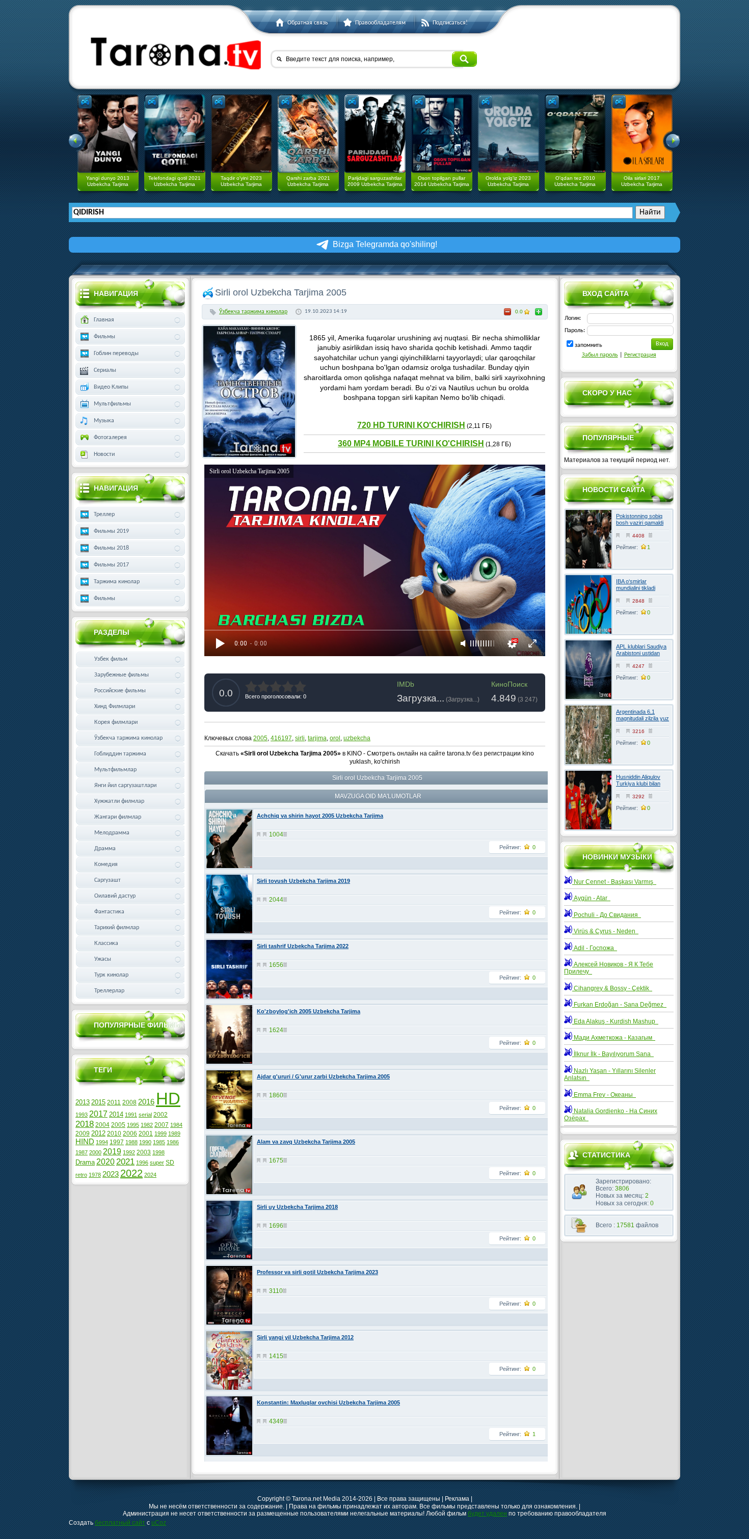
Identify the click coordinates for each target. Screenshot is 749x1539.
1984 (176, 1125)
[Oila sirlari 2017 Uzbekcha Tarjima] (642, 133)
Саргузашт (107, 880)
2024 (150, 1175)
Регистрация (640, 355)
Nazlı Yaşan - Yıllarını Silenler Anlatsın (610, 1074)
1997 (117, 1142)
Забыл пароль (600, 355)
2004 (102, 1124)
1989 (174, 1133)
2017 (98, 1114)
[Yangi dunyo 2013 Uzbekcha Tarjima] (108, 133)
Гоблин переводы (116, 353)
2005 (260, 738)
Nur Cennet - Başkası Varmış (614, 881)
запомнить (588, 345)
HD (168, 1098)
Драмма (105, 849)
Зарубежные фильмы (121, 675)
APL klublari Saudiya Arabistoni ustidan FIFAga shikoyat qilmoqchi (641, 656)
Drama (85, 1162)
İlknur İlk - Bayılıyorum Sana (613, 1054)
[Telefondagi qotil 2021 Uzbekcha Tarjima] (174, 133)
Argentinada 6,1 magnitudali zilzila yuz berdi (642, 718)
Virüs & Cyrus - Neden (605, 931)
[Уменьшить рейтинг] (507, 311)
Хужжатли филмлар (119, 801)
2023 (110, 1174)
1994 (102, 1142)
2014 (116, 1114)
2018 (84, 1124)
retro (81, 1175)
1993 (81, 1115)
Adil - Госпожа (594, 948)
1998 (158, 1152)
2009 (82, 1133)
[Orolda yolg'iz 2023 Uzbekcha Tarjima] (508, 133)
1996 (142, 1162)
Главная (104, 320)
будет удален (487, 1513)
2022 (131, 1173)
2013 (82, 1102)
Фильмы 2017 (111, 565)
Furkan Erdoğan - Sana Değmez (619, 1004)
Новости (104, 454)
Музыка (104, 421)
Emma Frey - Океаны (604, 1094)
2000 (95, 1152)
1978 (95, 1175)
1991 (131, 1115)
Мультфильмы (112, 404)
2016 (146, 1102)
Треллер (104, 514)
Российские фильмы (120, 691)
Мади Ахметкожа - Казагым (613, 1037)
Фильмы (104, 337)
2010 (114, 1133)
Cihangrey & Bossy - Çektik (612, 988)
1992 (129, 1152)
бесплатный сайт (120, 1522)
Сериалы (105, 370)
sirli (300, 738)
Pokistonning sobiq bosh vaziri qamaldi (639, 519)
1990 (145, 1142)
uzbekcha (356, 738)
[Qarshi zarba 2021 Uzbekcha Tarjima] (308, 133)
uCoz (158, 1522)
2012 (98, 1133)
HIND (84, 1142)
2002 (160, 1114)
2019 (112, 1151)
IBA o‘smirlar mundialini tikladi (635, 584)
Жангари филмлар (117, 817)
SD (170, 1162)
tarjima (317, 738)
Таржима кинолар (117, 582)
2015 (98, 1102)
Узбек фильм (110, 659)
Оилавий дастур (115, 896)
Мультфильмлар (115, 770)
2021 (125, 1161)
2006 (130, 1133)
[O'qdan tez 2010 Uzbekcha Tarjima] (575, 133)
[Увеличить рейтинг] (538, 311)
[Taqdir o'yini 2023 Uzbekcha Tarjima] (241, 133)
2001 (146, 1133)
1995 (133, 1125)
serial (145, 1115)
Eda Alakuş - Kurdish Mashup (615, 1021)
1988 (131, 1142)
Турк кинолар (111, 975)
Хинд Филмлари (114, 707)
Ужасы (102, 959)
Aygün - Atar (591, 898)
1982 (147, 1125)
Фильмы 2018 (111, 548)
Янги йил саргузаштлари (125, 785)
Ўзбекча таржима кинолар (253, 312)
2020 (105, 1161)
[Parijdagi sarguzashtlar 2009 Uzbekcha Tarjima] (375, 133)
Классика (106, 943)
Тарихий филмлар (116, 928)
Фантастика (109, 912)
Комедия (106, 864)
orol (335, 738)
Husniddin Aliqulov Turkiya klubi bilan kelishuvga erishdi (638, 783)
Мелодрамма (111, 833)
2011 (114, 1102)
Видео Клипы (111, 387)
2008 (129, 1102)
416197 (281, 738)
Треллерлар (109, 991)
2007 (161, 1124)
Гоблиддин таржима (120, 754)
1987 (81, 1152)
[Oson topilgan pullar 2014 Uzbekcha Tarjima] (441, 133)
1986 (173, 1142)
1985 (159, 1142)
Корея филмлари (116, 722)
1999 (160, 1133)
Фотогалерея (110, 438)
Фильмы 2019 (111, 531)
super (157, 1162)
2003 (144, 1152)
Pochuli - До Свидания (606, 915)
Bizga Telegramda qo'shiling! (385, 244)
